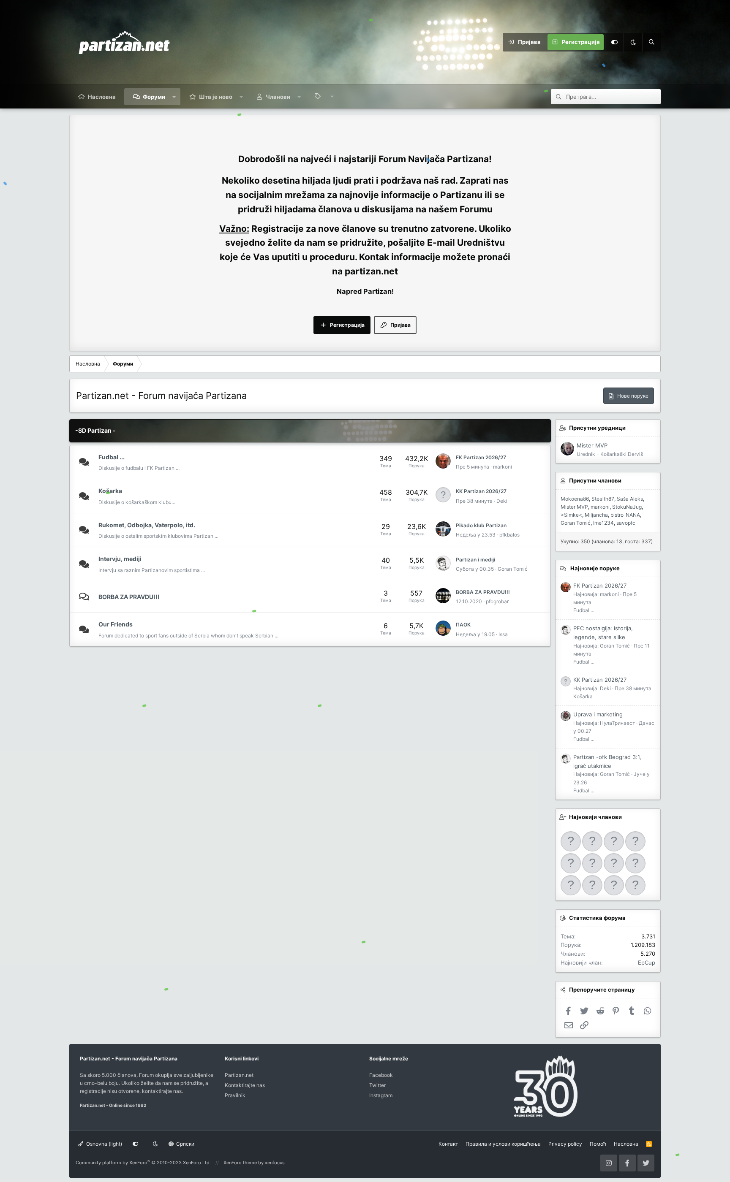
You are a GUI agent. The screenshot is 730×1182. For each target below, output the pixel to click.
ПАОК (463, 624)
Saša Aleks (630, 499)
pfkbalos (509, 534)
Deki (501, 501)
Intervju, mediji (120, 558)
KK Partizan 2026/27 (481, 491)
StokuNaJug (627, 507)
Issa (503, 634)
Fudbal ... (111, 457)
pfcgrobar (497, 601)
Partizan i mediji (475, 559)
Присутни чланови (595, 480)
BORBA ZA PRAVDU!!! (129, 596)
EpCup (646, 962)
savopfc (625, 523)
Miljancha (596, 515)
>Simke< (571, 515)
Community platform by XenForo (143, 1163)
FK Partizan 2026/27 (481, 457)
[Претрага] (651, 42)
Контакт (448, 1144)
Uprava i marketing (598, 714)
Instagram (380, 1095)
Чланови (278, 96)
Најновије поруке (595, 568)
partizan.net (371, 271)
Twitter (377, 1085)
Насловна (102, 96)
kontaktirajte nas (162, 1091)
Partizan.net (239, 1075)
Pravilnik (235, 1095)
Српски (184, 1144)
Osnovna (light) (103, 1144)
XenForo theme (240, 1163)
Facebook (381, 1075)
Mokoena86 (575, 499)
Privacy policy (565, 1144)
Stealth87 (602, 499)
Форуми (154, 96)
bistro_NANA (625, 515)
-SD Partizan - (95, 430)
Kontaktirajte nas (245, 1085)
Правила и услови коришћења (503, 1144)
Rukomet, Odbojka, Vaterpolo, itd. (146, 525)
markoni (502, 467)
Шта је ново (215, 96)
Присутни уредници (597, 427)
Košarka (110, 490)
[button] (174, 96)
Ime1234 (603, 523)
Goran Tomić (513, 569)
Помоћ (598, 1144)
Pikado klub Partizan (481, 525)
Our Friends (115, 624)
